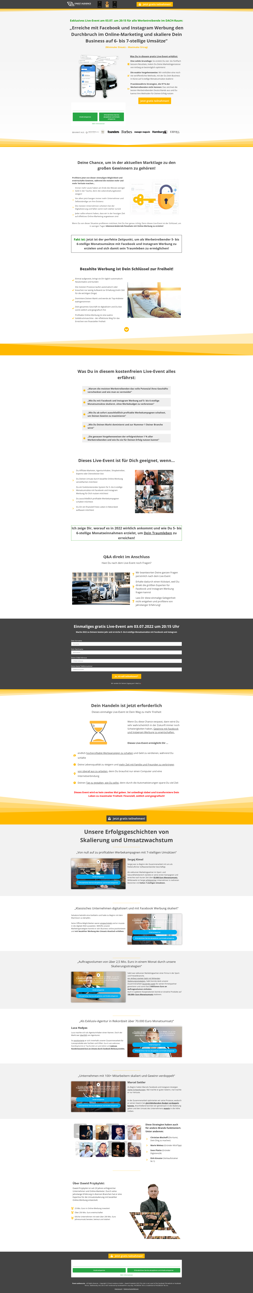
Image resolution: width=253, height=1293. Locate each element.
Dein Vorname (76, 641)
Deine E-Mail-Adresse (79, 658)
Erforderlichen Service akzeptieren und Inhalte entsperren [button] (111, 117)
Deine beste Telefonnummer (82, 666)
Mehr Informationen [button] (98, 123)
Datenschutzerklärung (131, 1289)
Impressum (118, 1289)
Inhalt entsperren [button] (85, 117)
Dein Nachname (77, 649)
